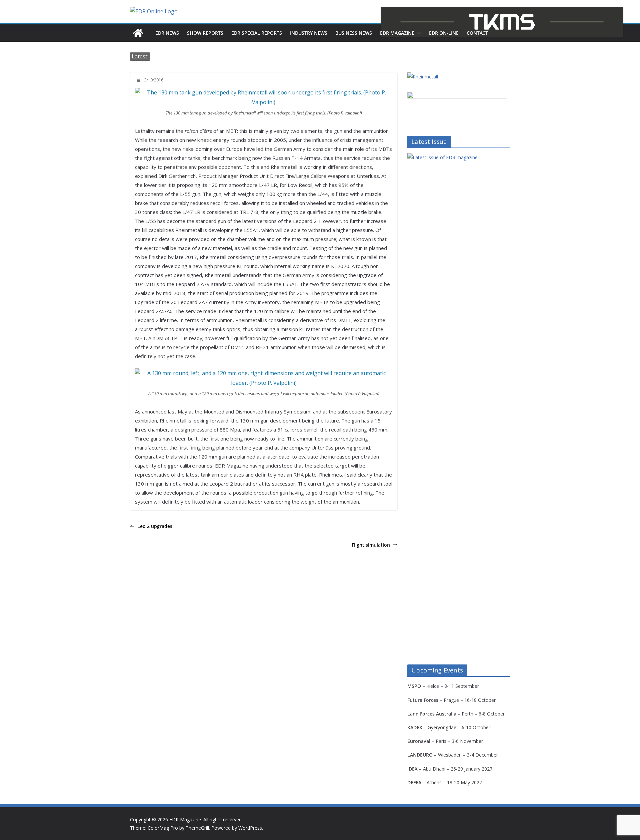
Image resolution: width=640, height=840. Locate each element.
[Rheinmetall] (422, 76)
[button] (417, 33)
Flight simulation (371, 545)
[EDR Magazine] (138, 33)
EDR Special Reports (256, 33)
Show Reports (205, 33)
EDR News (167, 33)
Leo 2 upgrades (154, 526)
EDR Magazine (397, 33)
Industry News (308, 33)
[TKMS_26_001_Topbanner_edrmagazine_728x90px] (502, 22)
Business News (353, 33)
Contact (477, 33)
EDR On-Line (444, 33)
